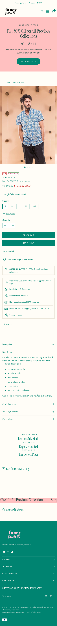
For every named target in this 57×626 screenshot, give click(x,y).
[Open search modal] (42, 11)
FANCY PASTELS (10, 181)
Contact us (23, 295)
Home (7, 82)
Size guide (10, 213)
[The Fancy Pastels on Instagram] (8, 552)
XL (26, 206)
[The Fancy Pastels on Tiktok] (12, 552)
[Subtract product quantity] (5, 225)
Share (9, 324)
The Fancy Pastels (23, 607)
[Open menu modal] (47, 11)
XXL (34, 206)
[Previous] (4, 3)
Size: (5, 200)
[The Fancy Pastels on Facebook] (4, 552)
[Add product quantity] (12, 225)
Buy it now (28, 243)
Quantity (6, 220)
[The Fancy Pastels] (11, 11)
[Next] (53, 3)
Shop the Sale (28, 61)
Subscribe (50, 596)
